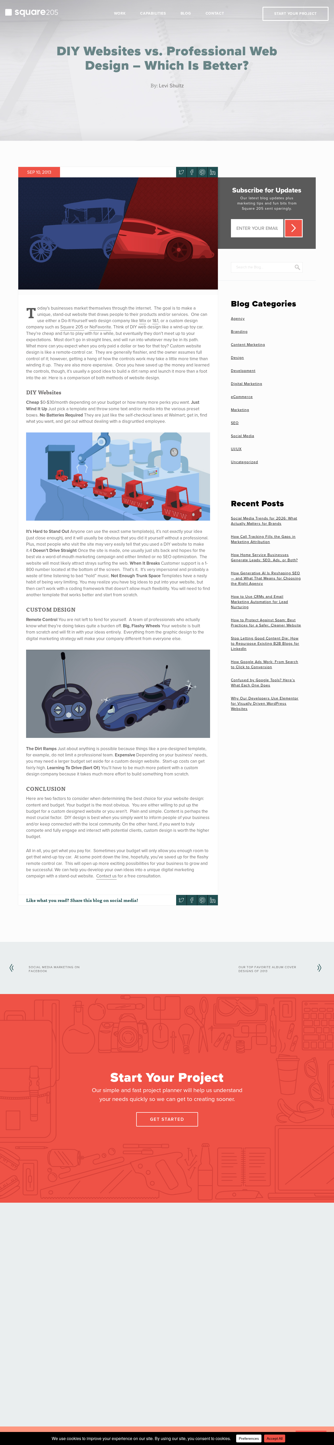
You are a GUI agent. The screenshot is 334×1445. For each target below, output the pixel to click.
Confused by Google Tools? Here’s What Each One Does (263, 682)
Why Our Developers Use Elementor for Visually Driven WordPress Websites (265, 704)
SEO (235, 423)
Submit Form (293, 228)
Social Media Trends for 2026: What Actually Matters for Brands (264, 521)
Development (243, 371)
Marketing (240, 410)
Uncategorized (244, 462)
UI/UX (236, 449)
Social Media (242, 436)
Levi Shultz (171, 85)
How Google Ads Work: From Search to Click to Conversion (264, 664)
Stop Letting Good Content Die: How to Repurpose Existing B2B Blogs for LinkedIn (265, 644)
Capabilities (153, 13)
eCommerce (242, 397)
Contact (215, 13)
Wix (142, 320)
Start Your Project (295, 13)
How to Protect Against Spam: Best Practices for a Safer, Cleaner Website (266, 622)
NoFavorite (100, 327)
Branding (239, 331)
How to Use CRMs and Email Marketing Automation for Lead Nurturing (259, 602)
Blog (186, 13)
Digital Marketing (246, 384)
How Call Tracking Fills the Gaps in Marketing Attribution (263, 539)
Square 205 (72, 327)
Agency (238, 318)
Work (120, 13)
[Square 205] (31, 12)
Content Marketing (248, 344)
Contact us (106, 876)
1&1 (155, 320)
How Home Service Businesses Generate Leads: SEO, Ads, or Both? (264, 557)
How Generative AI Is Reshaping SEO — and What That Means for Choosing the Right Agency (266, 578)
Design (237, 357)
